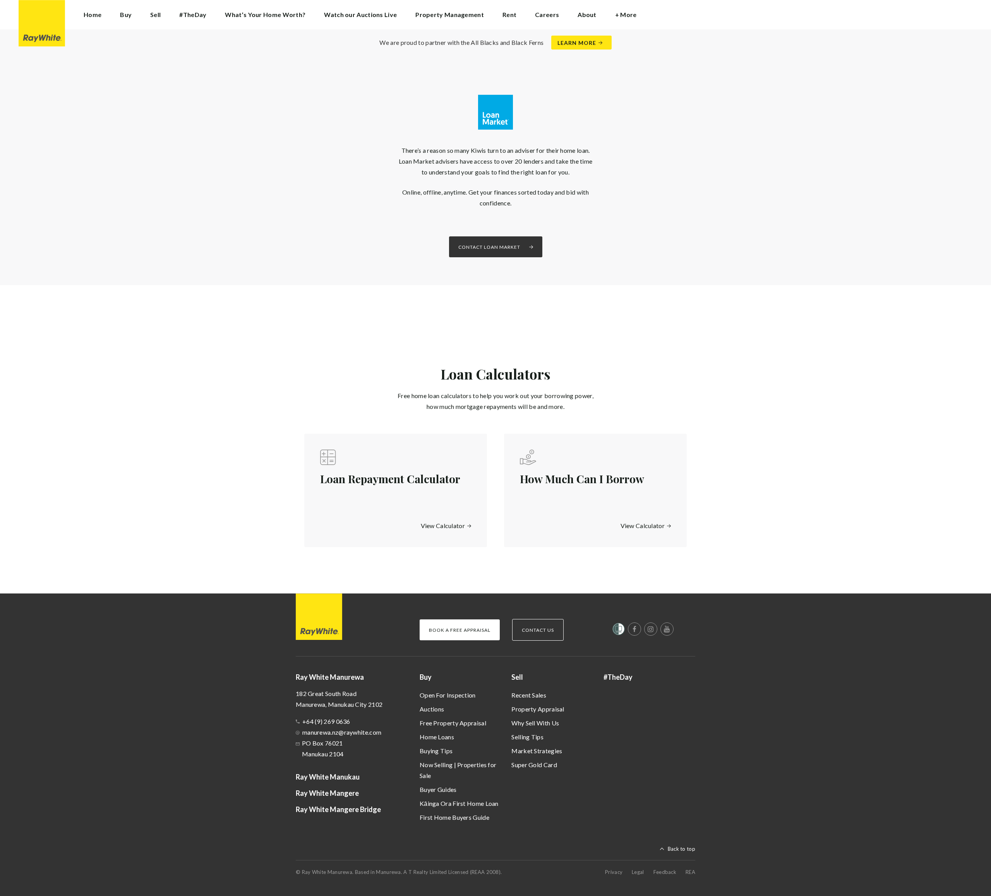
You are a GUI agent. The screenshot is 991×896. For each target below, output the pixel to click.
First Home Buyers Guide (454, 817)
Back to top (681, 849)
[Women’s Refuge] (618, 630)
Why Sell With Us (535, 723)
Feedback (664, 872)
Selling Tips (527, 736)
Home (92, 14)
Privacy (613, 872)
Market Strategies (536, 750)
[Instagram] (650, 629)
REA (690, 872)
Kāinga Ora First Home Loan (459, 803)
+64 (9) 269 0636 (326, 721)
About (587, 14)
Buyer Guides (438, 789)
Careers (547, 14)
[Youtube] (667, 629)
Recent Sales (528, 695)
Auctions (432, 709)
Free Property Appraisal (453, 723)
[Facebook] (634, 629)
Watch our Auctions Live (360, 14)
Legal (638, 872)
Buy (426, 677)
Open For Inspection (448, 695)
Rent (509, 14)
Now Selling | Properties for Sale (458, 770)
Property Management (449, 14)
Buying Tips (436, 750)
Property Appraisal (537, 709)
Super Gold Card (534, 764)
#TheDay (192, 14)
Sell (517, 677)
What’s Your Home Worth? (265, 14)
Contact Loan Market (489, 247)
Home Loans (437, 736)
